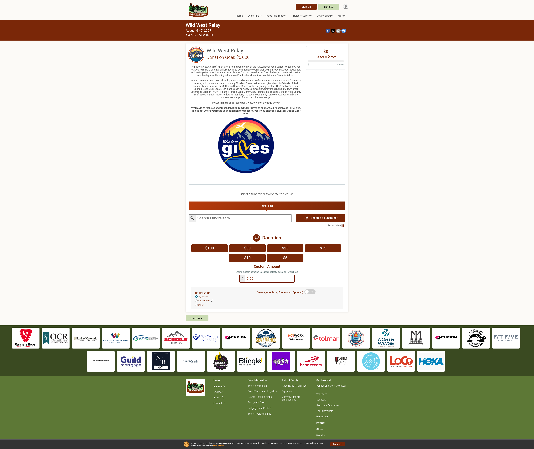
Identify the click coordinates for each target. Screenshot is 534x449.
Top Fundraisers (324, 411)
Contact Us (219, 403)
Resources (322, 416)
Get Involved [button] (324, 15)
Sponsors (321, 399)
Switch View (334, 225)
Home (239, 15)
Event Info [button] (253, 15)
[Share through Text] (343, 31)
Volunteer (321, 394)
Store (319, 429)
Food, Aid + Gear (256, 402)
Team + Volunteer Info (259, 413)
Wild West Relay (203, 25)
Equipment (287, 391)
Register (217, 392)
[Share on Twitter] (333, 31)
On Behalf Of (202, 293)
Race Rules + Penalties (294, 385)
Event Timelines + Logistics (262, 391)
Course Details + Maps (260, 396)
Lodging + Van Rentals (259, 408)
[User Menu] (345, 6)
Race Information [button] (276, 15)
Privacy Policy (218, 445)
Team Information (257, 385)
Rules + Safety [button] (301, 15)
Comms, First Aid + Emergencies (292, 398)
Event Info (218, 397)
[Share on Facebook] (328, 31)
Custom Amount (267, 266)
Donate (328, 6)
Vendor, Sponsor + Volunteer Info (331, 387)
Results (320, 435)
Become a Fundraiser (324, 218)
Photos (320, 422)
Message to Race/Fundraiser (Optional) (280, 292)
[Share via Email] (338, 31)
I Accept (337, 444)
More (341, 15)
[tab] (267, 206)
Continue (197, 318)
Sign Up (306, 6)
